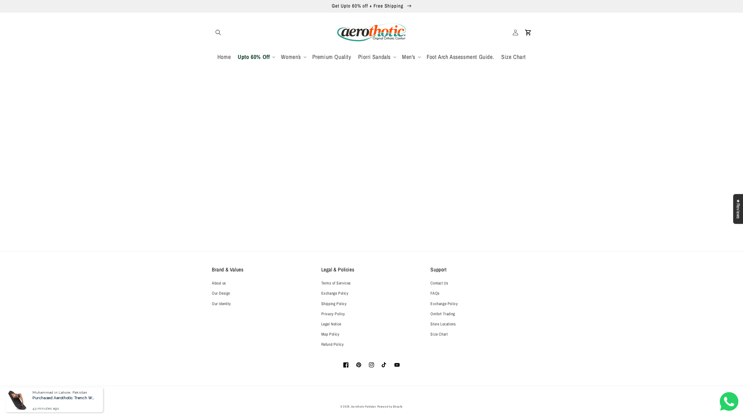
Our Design (221, 293)
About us (219, 283)
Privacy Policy (333, 313)
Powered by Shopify (390, 406)
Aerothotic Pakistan (363, 406)
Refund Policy (332, 344)
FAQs (434, 293)
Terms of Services (336, 283)
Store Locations (443, 324)
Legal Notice (331, 324)
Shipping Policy (334, 303)
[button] (218, 32)
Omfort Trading (442, 313)
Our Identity (221, 303)
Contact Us (439, 283)
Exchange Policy (335, 293)
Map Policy (330, 334)
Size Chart (439, 334)
